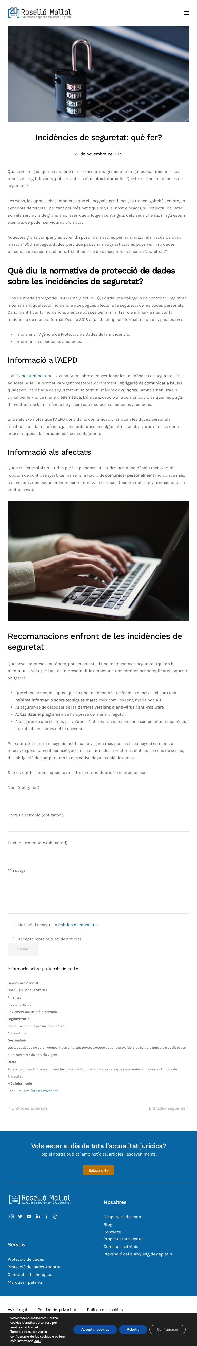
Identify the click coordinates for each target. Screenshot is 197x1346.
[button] (186, 13)
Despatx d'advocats (122, 1216)
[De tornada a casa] (40, 13)
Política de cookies (105, 1309)
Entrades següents (167, 1108)
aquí (37, 1341)
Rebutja (133, 1329)
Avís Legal (17, 1309)
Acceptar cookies (95, 1329)
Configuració (167, 1329)
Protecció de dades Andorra (34, 1266)
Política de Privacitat (42, 1091)
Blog (108, 1224)
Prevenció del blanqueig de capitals (138, 1254)
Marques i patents (25, 1282)
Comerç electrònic (121, 1246)
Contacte (112, 1232)
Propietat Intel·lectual (124, 1238)
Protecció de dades (26, 1259)
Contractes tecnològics (30, 1274)
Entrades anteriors (30, 1108)
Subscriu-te (99, 1170)
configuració (19, 1336)
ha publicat (33, 375)
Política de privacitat (78, 924)
